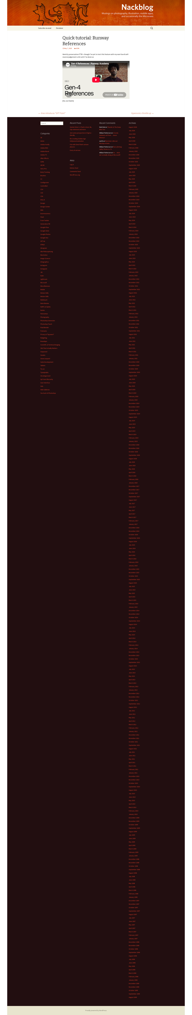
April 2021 (132, 348)
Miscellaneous (45, 286)
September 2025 (134, 165)
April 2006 (132, 970)
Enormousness (45, 214)
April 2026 (132, 141)
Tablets (42, 365)
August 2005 (133, 997)
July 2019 (132, 421)
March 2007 (132, 932)
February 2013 (133, 687)
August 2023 (133, 251)
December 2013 (134, 652)
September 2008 (134, 870)
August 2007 (133, 914)
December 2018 (134, 445)
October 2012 (133, 700)
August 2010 (133, 790)
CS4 (41, 189)
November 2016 (134, 531)
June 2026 (132, 134)
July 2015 (132, 586)
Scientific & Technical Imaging (50, 345)
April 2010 (132, 804)
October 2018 (133, 452)
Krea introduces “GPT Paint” (51, 113)
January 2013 (133, 690)
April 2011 (132, 762)
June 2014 (132, 631)
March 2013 (132, 683)
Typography (44, 372)
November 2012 (134, 697)
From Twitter (44, 220)
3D (41, 138)
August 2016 (133, 541)
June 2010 (132, 797)
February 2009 (133, 852)
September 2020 (134, 372)
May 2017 (132, 510)
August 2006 (133, 956)
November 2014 (134, 614)
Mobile (42, 290)
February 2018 (133, 479)
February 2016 (133, 562)
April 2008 (132, 887)
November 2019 (134, 407)
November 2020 (134, 365)
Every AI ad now (75, 150)
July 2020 (132, 379)
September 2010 (134, 787)
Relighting (43, 338)
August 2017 (133, 500)
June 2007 (132, 921)
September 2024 (134, 207)
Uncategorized (45, 376)
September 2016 (134, 538)
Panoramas (44, 314)
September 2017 (134, 497)
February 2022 (133, 314)
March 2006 (132, 973)
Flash (42, 217)
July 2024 (132, 213)
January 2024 (133, 234)
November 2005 (134, 987)
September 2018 (134, 455)
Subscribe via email (44, 28)
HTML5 (42, 245)
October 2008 (133, 866)
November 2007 (134, 904)
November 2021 (134, 324)
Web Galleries (45, 390)
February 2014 (133, 645)
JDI (41, 272)
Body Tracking (45, 172)
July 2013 (132, 669)
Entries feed (74, 168)
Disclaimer (59, 28)
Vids (41, 386)
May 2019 (132, 428)
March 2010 (132, 807)
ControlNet (44, 186)
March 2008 (132, 890)
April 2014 (132, 638)
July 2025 (132, 172)
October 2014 (133, 617)
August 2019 (133, 417)
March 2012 (132, 724)
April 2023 (132, 265)
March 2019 (132, 434)
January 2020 (133, 400)
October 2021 (133, 327)
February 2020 (133, 396)
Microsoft (43, 283)
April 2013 (132, 680)
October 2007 (133, 908)
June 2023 (132, 258)
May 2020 (132, 386)
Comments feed (75, 171)
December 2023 (134, 238)
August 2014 (133, 624)
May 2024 (132, 220)
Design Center (45, 207)
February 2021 (133, 355)
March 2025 (132, 186)
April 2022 (132, 307)
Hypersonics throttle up (142, 113)
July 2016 (132, 545)
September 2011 (134, 745)
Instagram (43, 265)
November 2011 (134, 738)
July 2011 (132, 752)
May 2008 (132, 883)
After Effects (44, 158)
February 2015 (133, 604)
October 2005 (133, 990)
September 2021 (134, 331)
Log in (72, 165)
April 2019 (132, 431)
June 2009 (132, 838)
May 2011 (132, 759)
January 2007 (133, 939)
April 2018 (132, 472)
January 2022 (133, 317)
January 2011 (133, 773)
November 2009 (134, 821)
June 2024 (132, 217)
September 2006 (134, 952)
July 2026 (132, 131)
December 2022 (134, 279)
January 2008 (133, 897)
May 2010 (132, 800)
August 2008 (133, 873)
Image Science (45, 258)
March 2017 (132, 517)
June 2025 (132, 175)
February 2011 (133, 769)
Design (42, 203)
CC (41, 179)
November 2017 (134, 490)
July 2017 (132, 503)
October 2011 (133, 742)
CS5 (41, 193)
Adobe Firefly (44, 144)
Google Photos (45, 234)
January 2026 (133, 151)
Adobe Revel (44, 151)
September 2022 (134, 289)
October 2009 (133, 825)
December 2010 (134, 776)
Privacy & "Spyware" (47, 334)
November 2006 (134, 945)
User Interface (45, 383)
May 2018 (132, 469)
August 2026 (133, 127)
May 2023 (132, 262)
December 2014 (134, 611)
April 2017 (132, 514)
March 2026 (132, 144)
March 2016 (132, 559)
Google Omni (44, 231)
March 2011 (132, 766)
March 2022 (132, 310)
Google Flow (44, 227)
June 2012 (132, 714)
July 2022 (132, 296)
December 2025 (134, 155)
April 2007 (132, 928)
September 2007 (134, 911)
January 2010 (133, 814)
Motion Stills (44, 293)
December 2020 (134, 362)
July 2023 (132, 255)
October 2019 (133, 410)
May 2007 (132, 925)
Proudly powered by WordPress (96, 1010)
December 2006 (134, 942)
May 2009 (132, 842)
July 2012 (132, 711)
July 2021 (132, 338)
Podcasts (43, 331)
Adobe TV (43, 155)
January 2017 (133, 524)
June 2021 (132, 341)
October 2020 (133, 369)
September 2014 (134, 621)
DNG (41, 210)
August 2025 (133, 169)
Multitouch (43, 300)
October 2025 (133, 162)
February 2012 (133, 728)
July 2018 (132, 462)
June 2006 (132, 963)
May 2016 (132, 552)
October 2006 (133, 949)
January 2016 (133, 566)
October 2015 (133, 576)
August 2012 (133, 707)
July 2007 (132, 918)
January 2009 (133, 856)
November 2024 (134, 200)
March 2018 (132, 476)
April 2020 (132, 390)
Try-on (42, 369)
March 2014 (132, 642)
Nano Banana (44, 303)
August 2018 (133, 459)
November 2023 (134, 241)
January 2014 (133, 649)
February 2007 (133, 935)
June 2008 (132, 880)
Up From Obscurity (46, 379)
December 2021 (134, 320)
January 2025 (133, 193)
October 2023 (133, 245)
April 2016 (132, 555)
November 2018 (134, 448)
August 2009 (133, 832)
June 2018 (132, 466)
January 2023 (133, 276)
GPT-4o (42, 241)
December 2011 (134, 735)
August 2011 (133, 749)
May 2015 (132, 593)
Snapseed (43, 352)
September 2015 (134, 579)
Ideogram (43, 248)
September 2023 (134, 248)
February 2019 (133, 438)
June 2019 (132, 424)
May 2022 (132, 303)
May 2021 (132, 345)
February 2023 (133, 272)
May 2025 (132, 179)
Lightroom (43, 279)
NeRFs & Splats (45, 307)
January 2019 (133, 441)
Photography (44, 317)
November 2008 (134, 863)
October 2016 (133, 535)
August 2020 (133, 376)
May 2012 (132, 718)
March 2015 (132, 600)
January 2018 (133, 483)
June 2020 (132, 383)
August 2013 (133, 666)
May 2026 (132, 137)
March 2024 (132, 227)
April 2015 (132, 597)
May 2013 (132, 676)
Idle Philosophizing (46, 252)
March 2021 (132, 352)
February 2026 (133, 148)
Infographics (44, 262)
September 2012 (134, 704)
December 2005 (134, 983)
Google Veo (44, 238)
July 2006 (132, 959)
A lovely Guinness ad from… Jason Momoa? (108, 135)
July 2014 (132, 628)
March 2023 (132, 269)
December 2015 (134, 569)
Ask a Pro (43, 169)
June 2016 (132, 548)
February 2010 (133, 811)
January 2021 (133, 358)
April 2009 (132, 845)
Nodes (42, 310)
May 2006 (132, 966)
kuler (42, 276)
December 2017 (134, 486)
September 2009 (134, 828)
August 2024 (133, 210)
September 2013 (134, 662)
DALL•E (42, 200)
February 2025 (133, 189)
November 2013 (134, 655)
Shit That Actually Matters (48, 348)
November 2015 (134, 573)
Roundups (43, 341)
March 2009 (132, 849)
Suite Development (46, 362)
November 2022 (134, 282)
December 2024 (134, 196)
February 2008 (133, 894)
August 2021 (133, 334)
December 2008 (134, 859)
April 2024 (132, 224)
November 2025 (134, 158)
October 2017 (133, 493)
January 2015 (133, 607)
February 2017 (133, 521)
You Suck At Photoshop (48, 393)
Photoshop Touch (46, 324)
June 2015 (132, 590)
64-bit (42, 141)
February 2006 (133, 977)
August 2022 (133, 293)
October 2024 (133, 203)
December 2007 (134, 901)
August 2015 (133, 583)
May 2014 (132, 635)
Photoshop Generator (47, 321)
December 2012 (134, 693)
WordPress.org (75, 175)
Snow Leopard (45, 359)
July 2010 (132, 794)
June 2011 (132, 756)
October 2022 (133, 286)
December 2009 (134, 818)
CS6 (41, 196)
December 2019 (134, 403)
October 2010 (133, 783)
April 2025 (132, 182)
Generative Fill (45, 224)
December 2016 (134, 528)
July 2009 (132, 835)
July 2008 (132, 876)
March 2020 (132, 393)
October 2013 (133, 659)
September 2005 (134, 994)
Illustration (43, 255)
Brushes (43, 176)
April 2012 (132, 721)
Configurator (44, 182)
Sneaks (42, 355)
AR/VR (42, 165)
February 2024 (133, 231)
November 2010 (134, 780)
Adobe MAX (44, 148)
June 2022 (132, 300)
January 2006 (133, 980)
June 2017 (132, 507)
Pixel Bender (44, 327)
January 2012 (133, 731)
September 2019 (134, 414)
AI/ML (77, 48)
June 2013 (132, 673)
